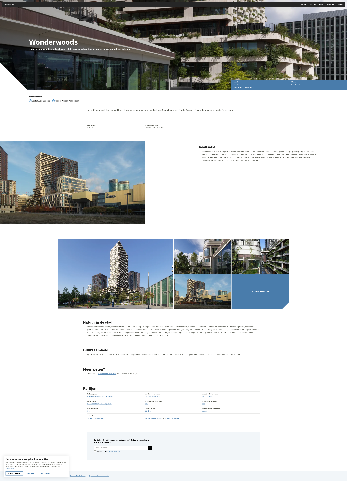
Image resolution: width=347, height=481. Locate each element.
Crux (203, 404)
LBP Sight (148, 411)
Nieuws (340, 4)
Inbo (146, 404)
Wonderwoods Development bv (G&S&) (100, 396)
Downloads (330, 4)
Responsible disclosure (77, 476)
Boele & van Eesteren (172, 418)
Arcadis (204, 411)
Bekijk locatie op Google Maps (244, 87)
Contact (313, 4)
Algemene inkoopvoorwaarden (99, 476)
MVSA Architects (207, 396)
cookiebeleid (10, 468)
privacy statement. (114, 451)
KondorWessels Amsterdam (154, 418)
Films (321, 4)
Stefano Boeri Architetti (152, 396)
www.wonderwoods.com (107, 374)
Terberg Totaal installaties (95, 418)
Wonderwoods (9, 4)
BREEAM (304, 4)
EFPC (88, 411)
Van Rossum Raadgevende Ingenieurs (99, 404)
